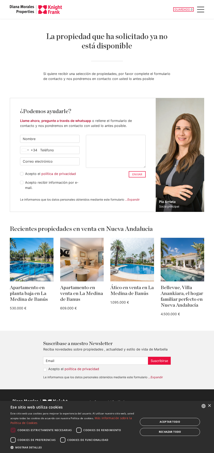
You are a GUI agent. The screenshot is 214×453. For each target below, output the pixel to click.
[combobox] (28, 150)
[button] (72, 447)
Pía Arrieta (167, 202)
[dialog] (107, 427)
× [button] (209, 405)
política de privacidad (58, 174)
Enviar (137, 174)
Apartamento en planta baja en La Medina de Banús (29, 293)
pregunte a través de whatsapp (66, 121)
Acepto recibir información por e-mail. (51, 185)
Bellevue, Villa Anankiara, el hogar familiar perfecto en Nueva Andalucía (182, 296)
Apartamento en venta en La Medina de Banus (81, 293)
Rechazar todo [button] (170, 432)
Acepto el (50, 174)
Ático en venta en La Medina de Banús (132, 290)
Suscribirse (159, 361)
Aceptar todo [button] (170, 422)
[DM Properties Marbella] (36, 9)
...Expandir (132, 199)
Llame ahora (29, 121)
